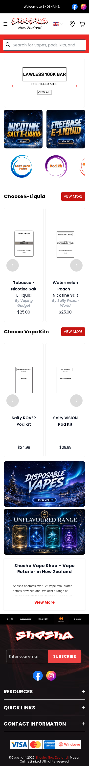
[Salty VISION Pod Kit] (65, 379)
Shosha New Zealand (51, 757)
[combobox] (44, 45)
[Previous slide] (12, 86)
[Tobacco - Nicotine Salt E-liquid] (23, 243)
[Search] (9, 44)
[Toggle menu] (5, 24)
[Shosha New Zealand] (44, 83)
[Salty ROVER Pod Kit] (23, 379)
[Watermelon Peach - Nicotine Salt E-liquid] (65, 243)
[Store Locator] (72, 25)
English (59, 24)
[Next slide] (76, 86)
